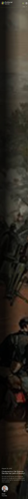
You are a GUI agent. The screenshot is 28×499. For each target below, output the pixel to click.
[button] (24, 7)
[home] (6, 3)
